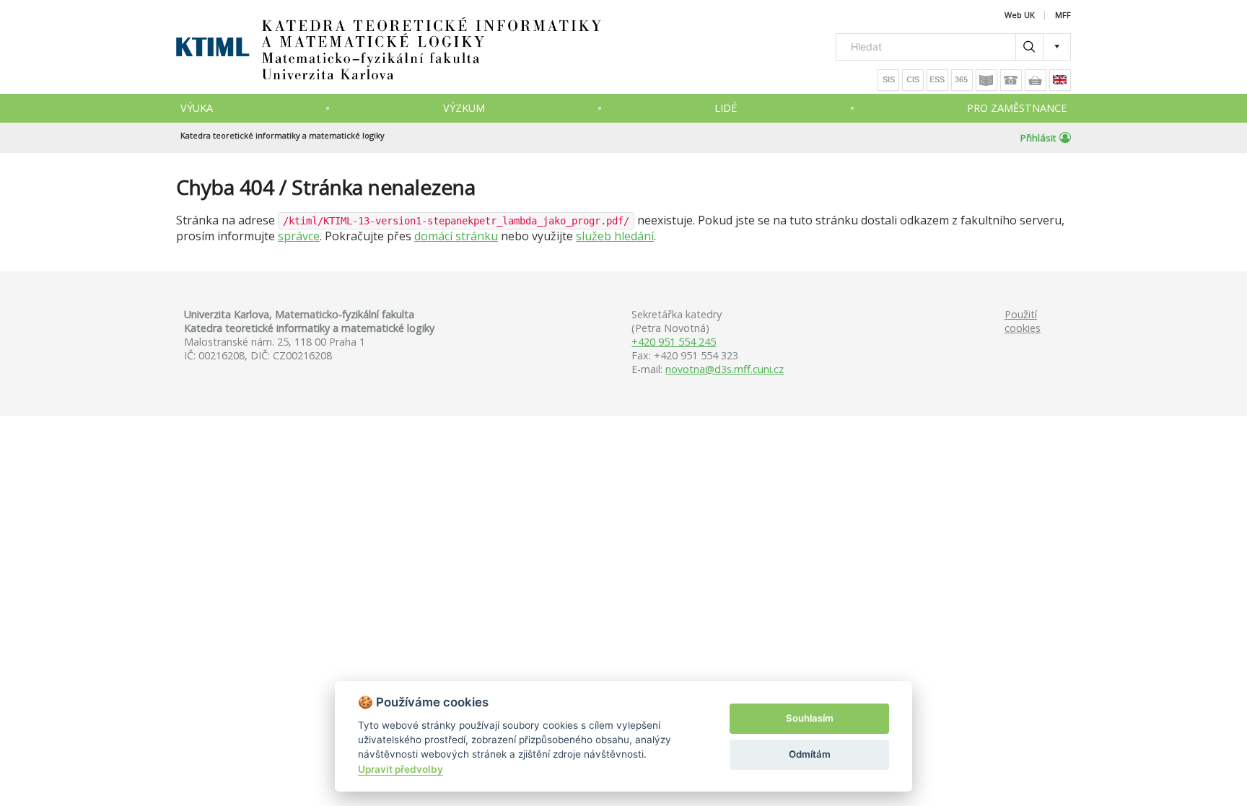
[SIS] (888, 80)
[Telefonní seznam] (1011, 80)
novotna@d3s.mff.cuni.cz (724, 369)
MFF (1063, 15)
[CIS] (913, 80)
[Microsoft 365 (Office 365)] (962, 80)
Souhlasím (809, 718)
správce (299, 236)
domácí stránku (456, 236)
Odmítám (810, 754)
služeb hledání (615, 236)
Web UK (1020, 15)
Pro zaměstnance (1017, 108)
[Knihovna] (986, 80)
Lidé (725, 108)
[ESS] (937, 80)
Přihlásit (1038, 138)
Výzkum (464, 108)
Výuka (196, 108)
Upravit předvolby (400, 769)
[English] (1060, 80)
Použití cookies (1023, 321)
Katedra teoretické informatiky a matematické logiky (282, 135)
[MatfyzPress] (1035, 80)
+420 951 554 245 (673, 342)
